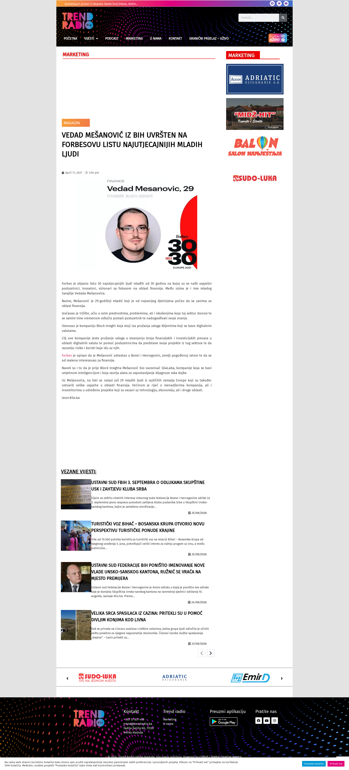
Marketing (134, 39)
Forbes (67, 355)
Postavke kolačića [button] (314, 763)
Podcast (112, 39)
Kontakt (175, 39)
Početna (70, 39)
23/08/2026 (199, 643)
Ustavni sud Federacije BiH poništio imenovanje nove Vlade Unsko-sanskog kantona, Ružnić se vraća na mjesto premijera (148, 572)
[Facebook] (272, 3)
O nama (155, 39)
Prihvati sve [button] (336, 763)
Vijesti (89, 39)
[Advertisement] (136, 87)
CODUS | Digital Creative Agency (220, 757)
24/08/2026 (199, 602)
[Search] (283, 18)
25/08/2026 (199, 513)
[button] (67, 678)
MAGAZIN (72, 122)
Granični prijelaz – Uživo (209, 39)
